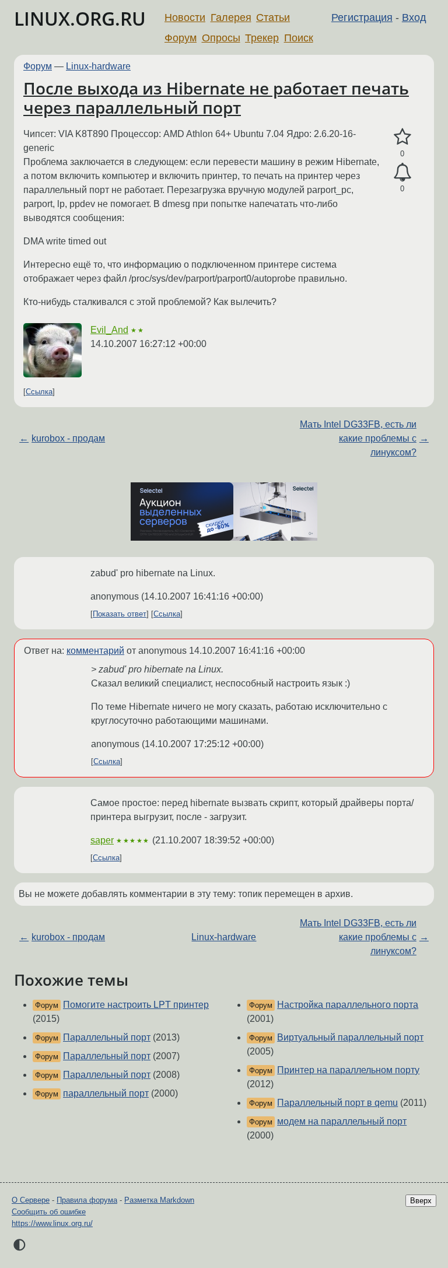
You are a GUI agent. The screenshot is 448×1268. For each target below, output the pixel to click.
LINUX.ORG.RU (80, 18)
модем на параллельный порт (342, 1121)
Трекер (262, 38)
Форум (180, 38)
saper (102, 840)
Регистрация (362, 17)
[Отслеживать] (402, 172)
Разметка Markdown (159, 1200)
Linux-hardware (98, 66)
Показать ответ (119, 614)
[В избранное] (402, 137)
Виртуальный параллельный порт (350, 1037)
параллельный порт (106, 1093)
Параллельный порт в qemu (337, 1103)
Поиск (298, 38)
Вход (414, 17)
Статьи (273, 17)
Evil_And (109, 330)
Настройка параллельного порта (347, 1005)
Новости (184, 17)
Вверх (421, 1200)
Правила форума (87, 1200)
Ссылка (39, 391)
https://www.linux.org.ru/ (52, 1223)
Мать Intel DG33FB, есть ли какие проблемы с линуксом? (358, 438)
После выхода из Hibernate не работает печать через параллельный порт (216, 98)
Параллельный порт (106, 1037)
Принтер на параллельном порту (348, 1070)
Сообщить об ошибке (49, 1211)
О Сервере (31, 1200)
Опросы (221, 38)
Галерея (231, 17)
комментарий (95, 651)
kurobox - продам (68, 438)
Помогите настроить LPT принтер (136, 1005)
